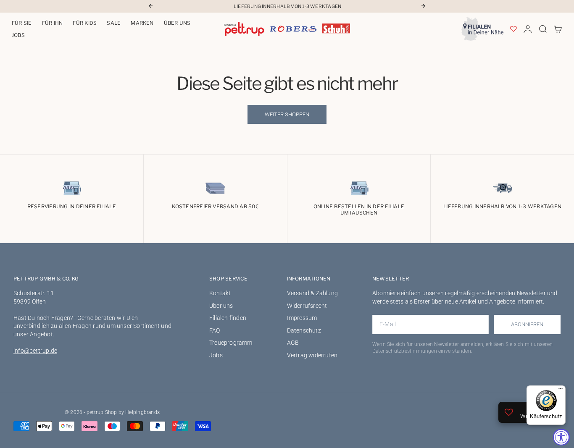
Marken (142, 23)
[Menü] (561, 390)
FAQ (214, 330)
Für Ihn (52, 23)
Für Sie (22, 23)
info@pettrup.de (35, 350)
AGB (293, 342)
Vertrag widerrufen (312, 355)
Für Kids (85, 23)
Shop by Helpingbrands (132, 412)
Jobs (18, 35)
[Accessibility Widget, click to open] (561, 437)
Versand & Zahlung (312, 293)
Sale (114, 23)
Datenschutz (304, 330)
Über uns (177, 23)
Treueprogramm (231, 342)
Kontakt (220, 293)
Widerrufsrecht (307, 305)
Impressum (302, 317)
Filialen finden (227, 317)
